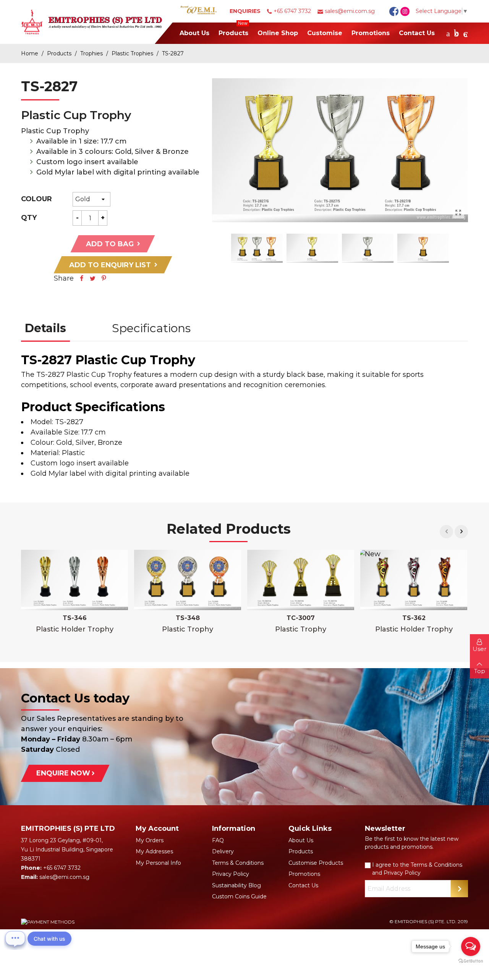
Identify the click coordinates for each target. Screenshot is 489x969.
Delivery (223, 851)
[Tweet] (93, 278)
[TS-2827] (458, 212)
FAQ (218, 840)
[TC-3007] (300, 580)
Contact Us (417, 33)
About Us (194, 33)
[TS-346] (74, 580)
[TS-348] (187, 580)
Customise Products (315, 862)
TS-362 (414, 618)
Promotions (370, 33)
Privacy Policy (230, 873)
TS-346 (75, 618)
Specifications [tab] (151, 328)
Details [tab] (45, 328)
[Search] (448, 33)
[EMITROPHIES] (97, 22)
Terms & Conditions (238, 862)
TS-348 (188, 618)
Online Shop (277, 33)
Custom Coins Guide (239, 896)
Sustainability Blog (236, 885)
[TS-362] (413, 580)
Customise (324, 33)
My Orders (150, 840)
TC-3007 (301, 618)
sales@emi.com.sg (350, 11)
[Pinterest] (104, 278)
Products (233, 30)
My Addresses (154, 851)
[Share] (82, 278)
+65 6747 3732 (292, 11)
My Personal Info (158, 862)
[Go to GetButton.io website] (470, 961)
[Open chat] (15, 938)
